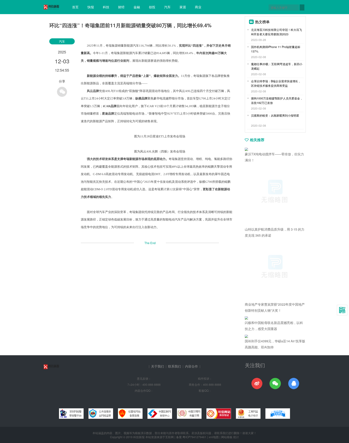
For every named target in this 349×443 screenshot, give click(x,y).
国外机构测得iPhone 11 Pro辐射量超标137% (275, 49)
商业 (198, 7)
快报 (90, 7)
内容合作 (191, 366)
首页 (75, 7)
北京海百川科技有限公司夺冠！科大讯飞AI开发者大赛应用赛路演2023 (276, 32)
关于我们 (157, 366)
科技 (106, 7)
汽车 (167, 7)
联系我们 (174, 366)
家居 (183, 7)
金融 (137, 7)
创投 (152, 7)
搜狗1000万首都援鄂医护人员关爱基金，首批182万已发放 (277, 100)
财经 (121, 7)
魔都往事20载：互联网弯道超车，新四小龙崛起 (276, 66)
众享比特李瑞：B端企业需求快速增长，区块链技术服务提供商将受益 (276, 83)
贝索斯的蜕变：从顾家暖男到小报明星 (275, 115)
